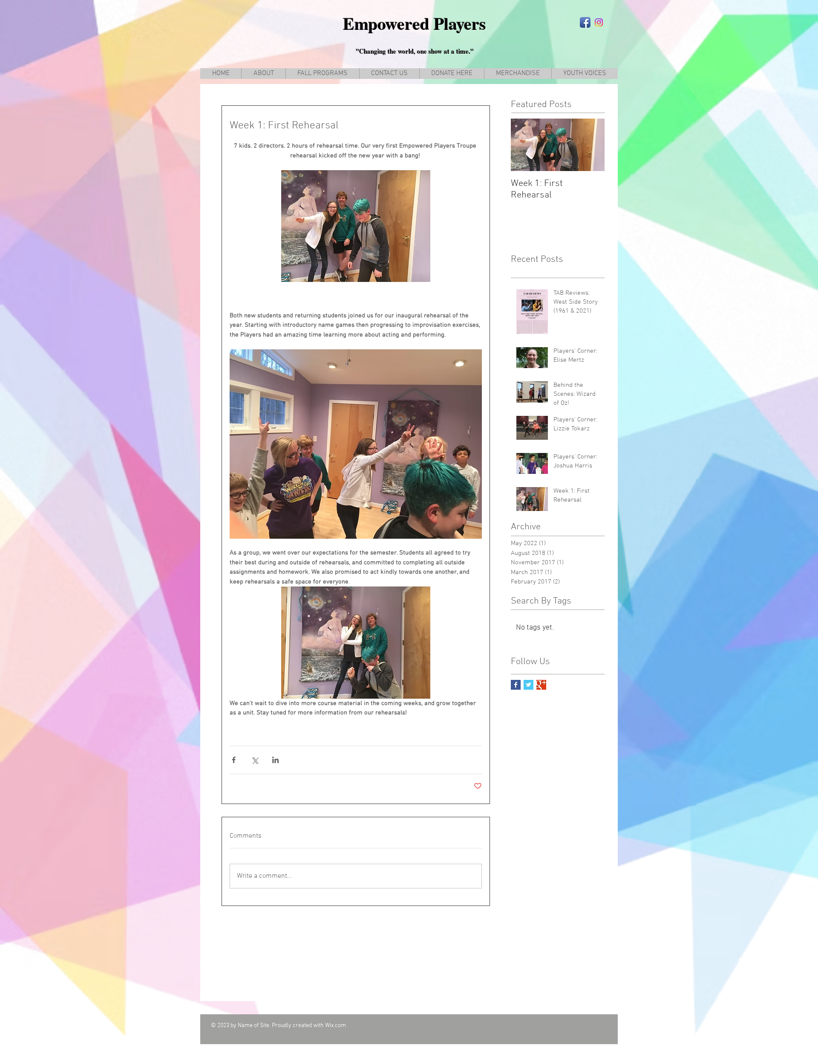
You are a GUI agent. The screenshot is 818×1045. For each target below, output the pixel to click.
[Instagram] (598, 22)
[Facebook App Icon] (585, 22)
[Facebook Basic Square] (516, 685)
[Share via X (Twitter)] (255, 760)
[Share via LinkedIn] (275, 760)
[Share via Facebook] (234, 760)
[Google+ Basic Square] (541, 685)
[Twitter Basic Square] (528, 685)
